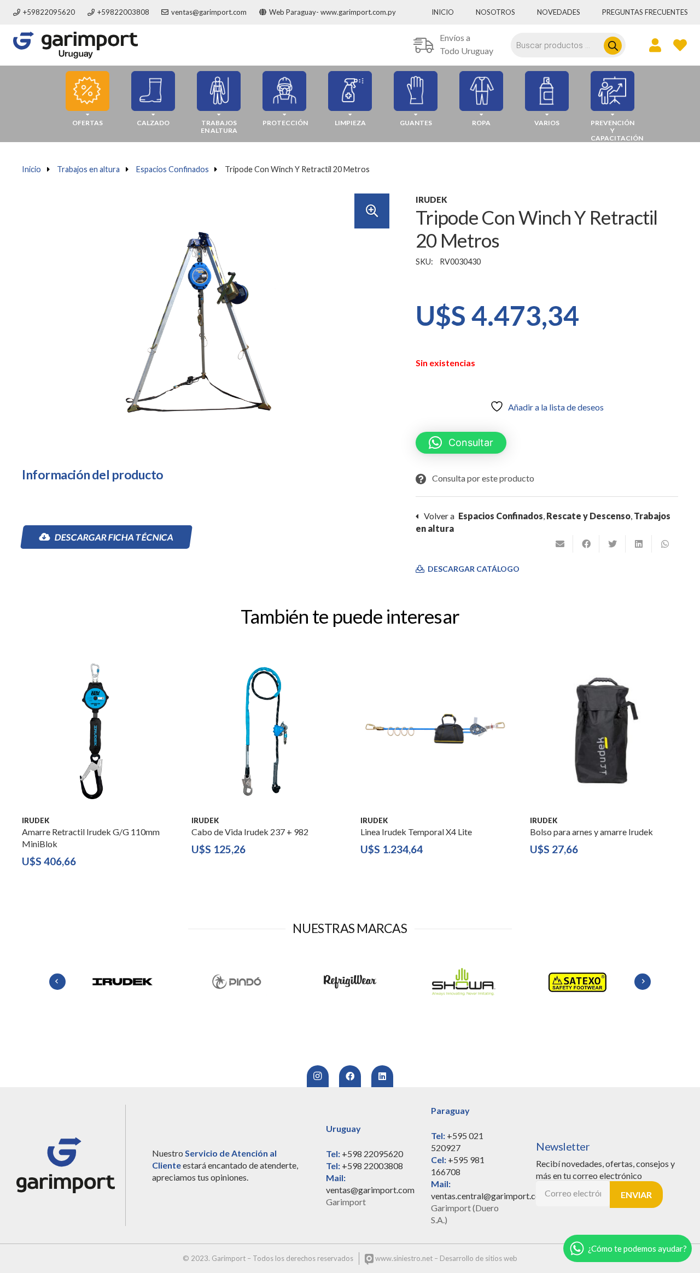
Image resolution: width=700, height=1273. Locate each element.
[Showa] (464, 981)
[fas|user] (655, 45)
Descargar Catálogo (473, 569)
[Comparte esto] (586, 544)
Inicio (31, 169)
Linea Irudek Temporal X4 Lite (416, 831)
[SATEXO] (577, 981)
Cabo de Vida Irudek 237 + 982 (249, 831)
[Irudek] (122, 981)
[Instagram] (318, 1076)
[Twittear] (612, 544)
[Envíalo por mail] (560, 544)
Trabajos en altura (88, 169)
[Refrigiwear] (350, 981)
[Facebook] (350, 1076)
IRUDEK (431, 199)
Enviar (636, 1194)
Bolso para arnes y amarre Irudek (591, 831)
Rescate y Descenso (588, 516)
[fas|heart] (680, 45)
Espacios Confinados (172, 169)
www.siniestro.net (403, 1258)
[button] (371, 210)
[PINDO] (236, 981)
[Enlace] (75, 45)
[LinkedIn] (382, 1076)
